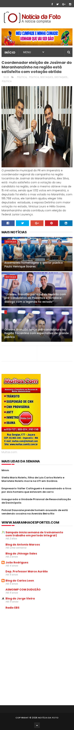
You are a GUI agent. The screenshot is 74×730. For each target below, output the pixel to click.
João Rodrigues (17, 562)
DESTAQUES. (61, 77)
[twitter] (57, 4)
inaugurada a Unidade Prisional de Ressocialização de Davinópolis (36, 501)
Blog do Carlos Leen (20, 580)
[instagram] (70, 4)
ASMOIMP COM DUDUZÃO (23, 589)
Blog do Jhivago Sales (21, 553)
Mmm (5, 470)
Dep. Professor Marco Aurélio (27, 571)
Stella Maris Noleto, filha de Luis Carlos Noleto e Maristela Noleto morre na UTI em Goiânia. (33, 479)
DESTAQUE (11, 241)
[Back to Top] (37, 725)
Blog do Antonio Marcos (23, 544)
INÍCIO (10, 52)
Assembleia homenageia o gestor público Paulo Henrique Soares (33, 264)
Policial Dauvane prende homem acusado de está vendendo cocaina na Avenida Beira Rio (35, 511)
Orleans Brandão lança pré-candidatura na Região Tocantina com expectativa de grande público (36, 333)
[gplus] (64, 4)
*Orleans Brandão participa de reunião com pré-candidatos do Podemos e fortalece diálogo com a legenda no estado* (35, 298)
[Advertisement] (33, 641)
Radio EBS (12, 608)
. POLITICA (33, 77)
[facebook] (52, 4)
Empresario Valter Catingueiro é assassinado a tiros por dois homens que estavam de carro (36, 490)
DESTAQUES (46, 77)
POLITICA (7, 81)
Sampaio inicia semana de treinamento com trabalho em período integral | (34, 533)
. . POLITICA (21, 77)
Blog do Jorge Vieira (20, 598)
